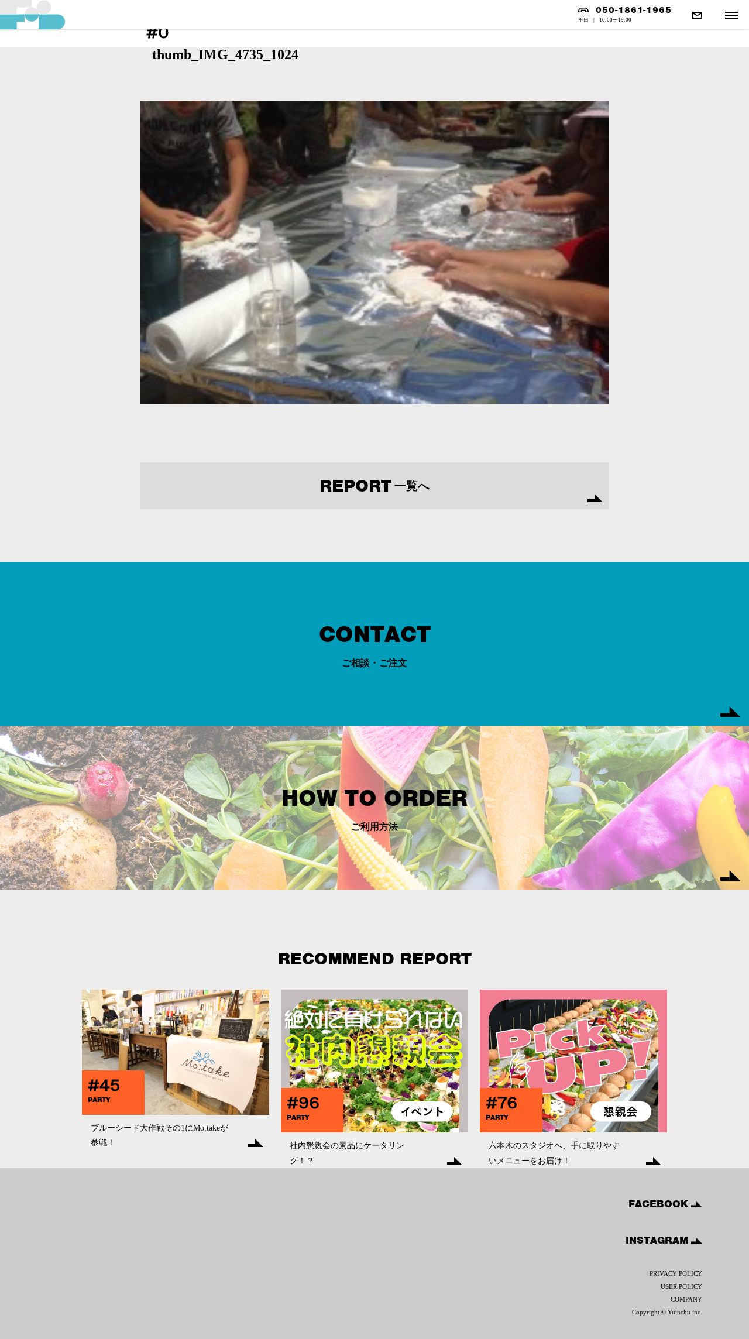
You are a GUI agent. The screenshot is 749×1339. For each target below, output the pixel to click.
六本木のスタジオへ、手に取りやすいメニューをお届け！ (554, 1153)
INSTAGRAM (658, 1240)
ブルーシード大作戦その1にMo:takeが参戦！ (159, 1135)
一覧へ (374, 485)
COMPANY (686, 1299)
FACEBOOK (659, 1203)
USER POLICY (681, 1286)
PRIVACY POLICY (676, 1273)
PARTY (99, 1099)
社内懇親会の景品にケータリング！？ (347, 1153)
